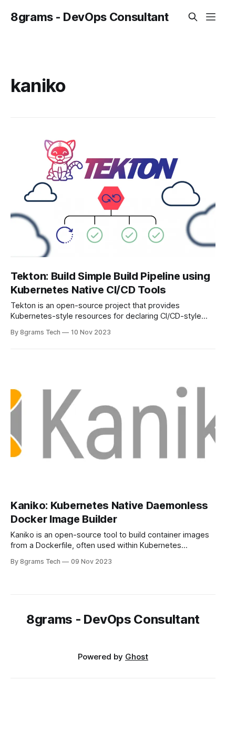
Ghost (136, 657)
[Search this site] (192, 16)
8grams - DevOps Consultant (89, 17)
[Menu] (210, 16)
